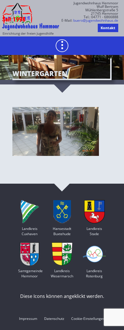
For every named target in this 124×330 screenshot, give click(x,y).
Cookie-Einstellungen (88, 318)
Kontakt (108, 27)
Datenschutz (54, 318)
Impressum (28, 318)
